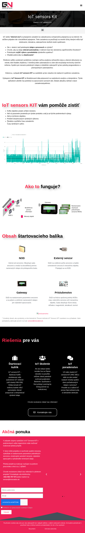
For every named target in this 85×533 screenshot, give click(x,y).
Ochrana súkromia (50, 529)
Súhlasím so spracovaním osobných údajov (18, 507)
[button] (81, 5)
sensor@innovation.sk (35, 321)
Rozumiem (32, 529)
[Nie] (82, 527)
